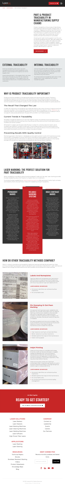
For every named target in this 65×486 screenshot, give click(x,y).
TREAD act (54, 110)
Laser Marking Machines (17, 426)
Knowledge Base (17, 467)
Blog (17, 469)
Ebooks (17, 457)
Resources (17, 452)
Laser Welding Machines (17, 431)
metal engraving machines (31, 180)
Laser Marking (17, 444)
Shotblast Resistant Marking (17, 459)
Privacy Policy (28, 483)
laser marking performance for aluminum (52, 234)
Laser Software (18, 433)
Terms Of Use (36, 483)
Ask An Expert (40, 51)
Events (47, 426)
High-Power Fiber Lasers (17, 436)
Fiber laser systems (32, 233)
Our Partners (47, 431)
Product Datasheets (17, 464)
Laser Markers (17, 421)
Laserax (7, 3)
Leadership (47, 424)
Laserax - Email (53, 468)
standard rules (53, 203)
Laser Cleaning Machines (17, 429)
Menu (61, 3)
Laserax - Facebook (41, 468)
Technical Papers (17, 454)
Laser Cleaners (17, 424)
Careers (47, 429)
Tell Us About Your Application (31, 405)
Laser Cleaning (17, 446)
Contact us (47, 421)
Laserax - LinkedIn (45, 468)
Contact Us (53, 3)
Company (47, 419)
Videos (17, 462)
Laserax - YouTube (49, 468)
